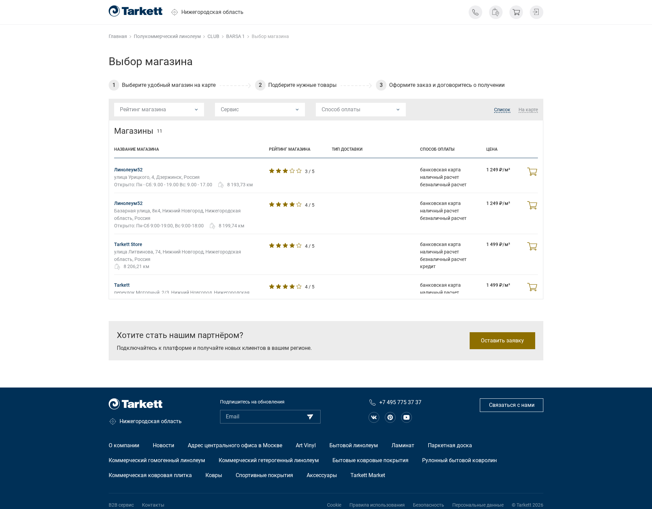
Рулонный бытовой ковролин (459, 460)
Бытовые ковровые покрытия (370, 460)
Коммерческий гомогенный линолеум (157, 460)
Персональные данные (478, 505)
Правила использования (377, 505)
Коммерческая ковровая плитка (150, 475)
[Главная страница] (135, 11)
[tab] (502, 110)
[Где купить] (496, 12)
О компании (124, 445)
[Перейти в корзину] (516, 12)
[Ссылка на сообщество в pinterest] (390, 417)
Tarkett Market (367, 475)
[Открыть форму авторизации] (536, 12)
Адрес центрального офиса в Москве (235, 445)
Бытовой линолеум (353, 445)
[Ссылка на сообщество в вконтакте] (373, 417)
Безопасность (428, 505)
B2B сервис (121, 505)
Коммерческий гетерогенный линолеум (269, 460)
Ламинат (403, 445)
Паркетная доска (450, 445)
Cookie (334, 505)
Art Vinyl (306, 445)
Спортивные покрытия (264, 475)
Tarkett (122, 285)
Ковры (213, 475)
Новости (163, 445)
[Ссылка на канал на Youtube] (406, 417)
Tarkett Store (128, 244)
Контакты (153, 505)
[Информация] (475, 12)
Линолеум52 (128, 169)
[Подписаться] (310, 417)
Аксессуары (322, 475)
